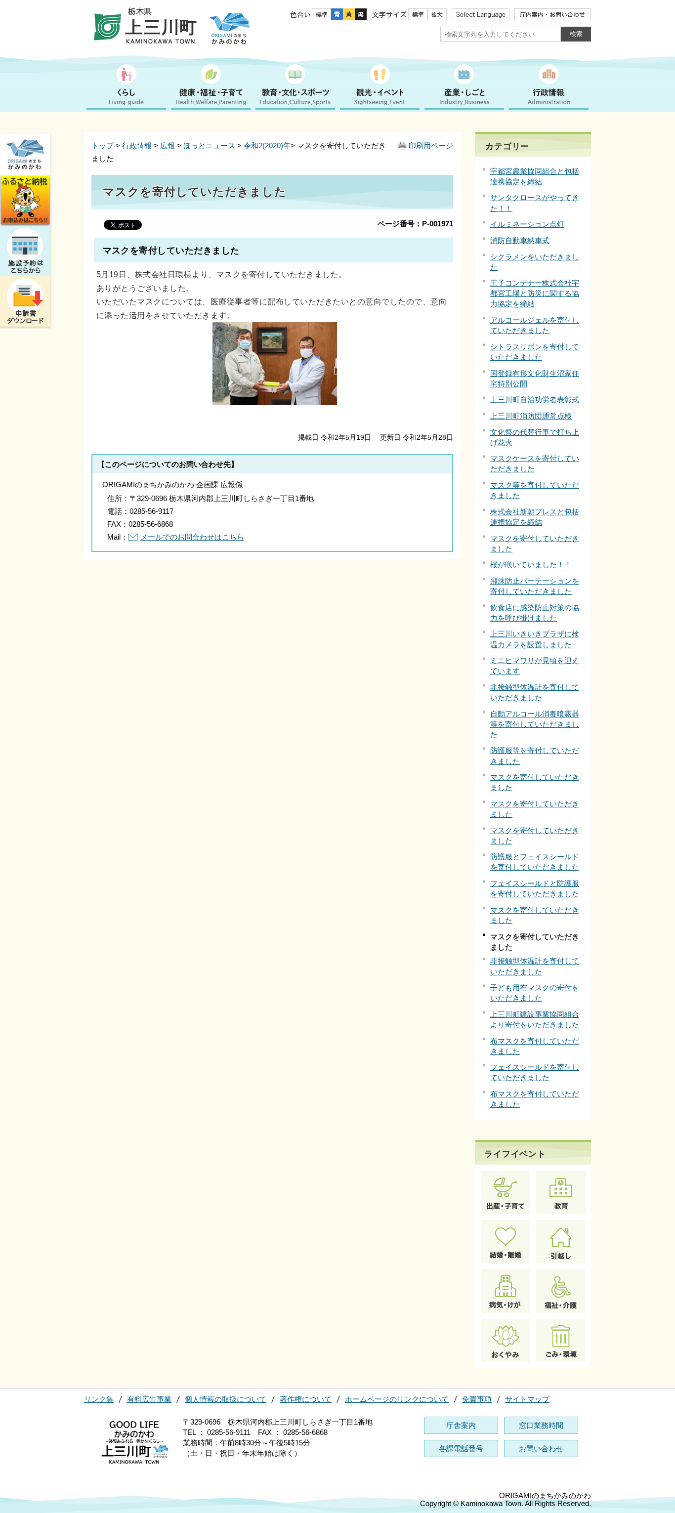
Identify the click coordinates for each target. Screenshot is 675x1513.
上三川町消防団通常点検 (531, 416)
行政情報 (137, 145)
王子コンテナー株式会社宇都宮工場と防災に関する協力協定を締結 (534, 293)
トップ (102, 145)
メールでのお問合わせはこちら (192, 537)
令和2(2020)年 (267, 145)
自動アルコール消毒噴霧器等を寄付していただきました (534, 724)
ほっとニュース (209, 145)
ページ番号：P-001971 (415, 223)
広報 (167, 145)
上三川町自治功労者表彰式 (534, 399)
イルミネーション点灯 (527, 224)
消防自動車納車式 (519, 240)
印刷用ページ (431, 145)
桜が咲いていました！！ (531, 564)
